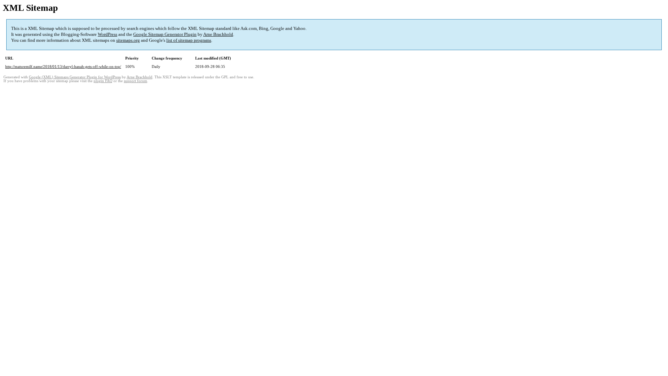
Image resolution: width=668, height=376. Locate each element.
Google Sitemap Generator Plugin (165, 34)
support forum (135, 81)
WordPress (107, 34)
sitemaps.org (128, 40)
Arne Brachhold (218, 34)
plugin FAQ (103, 81)
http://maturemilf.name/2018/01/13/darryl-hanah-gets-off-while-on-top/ (63, 66)
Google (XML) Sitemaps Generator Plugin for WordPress (75, 77)
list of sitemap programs (188, 40)
